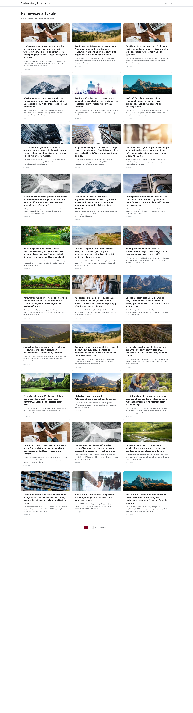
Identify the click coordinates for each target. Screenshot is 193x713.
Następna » (103, 527)
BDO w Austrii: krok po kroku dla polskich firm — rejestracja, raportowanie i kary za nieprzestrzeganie (94, 497)
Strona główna (166, 3)
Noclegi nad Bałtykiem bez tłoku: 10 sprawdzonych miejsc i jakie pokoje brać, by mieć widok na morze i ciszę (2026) (147, 251)
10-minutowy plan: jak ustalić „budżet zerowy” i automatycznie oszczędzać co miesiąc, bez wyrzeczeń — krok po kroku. (95, 448)
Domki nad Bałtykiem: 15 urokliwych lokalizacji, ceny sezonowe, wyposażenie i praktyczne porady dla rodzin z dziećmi (146, 448)
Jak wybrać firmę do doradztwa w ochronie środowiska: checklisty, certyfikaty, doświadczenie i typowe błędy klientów (44, 350)
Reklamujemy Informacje (35, 3)
